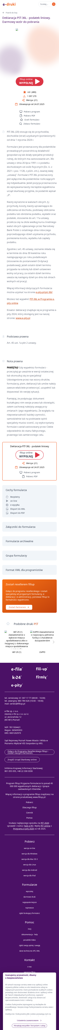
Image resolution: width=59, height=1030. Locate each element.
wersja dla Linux (29, 864)
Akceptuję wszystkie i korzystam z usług (29, 1025)
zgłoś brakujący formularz (29, 913)
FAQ (29, 929)
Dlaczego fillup (29, 807)
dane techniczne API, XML (29, 951)
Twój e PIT (28, 825)
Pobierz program (32, 111)
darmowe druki (29, 897)
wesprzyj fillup (29, 972)
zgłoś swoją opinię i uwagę (29, 945)
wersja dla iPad (29, 875)
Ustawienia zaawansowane (28, 1020)
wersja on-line (29, 848)
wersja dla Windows (29, 853)
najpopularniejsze (29, 902)
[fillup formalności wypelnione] (42, 669)
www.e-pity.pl (23, 318)
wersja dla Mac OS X (29, 859)
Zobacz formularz (31, 123)
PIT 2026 (45, 823)
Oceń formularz (31, 119)
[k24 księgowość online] (17, 677)
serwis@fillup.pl (17, 703)
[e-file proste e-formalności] (17, 669)
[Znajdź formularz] (53, 4)
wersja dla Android (29, 870)
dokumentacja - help (29, 934)
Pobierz (29, 802)
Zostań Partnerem (17, 607)
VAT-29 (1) (16, 652)
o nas (29, 966)
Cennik (29, 812)
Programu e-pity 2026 (23, 828)
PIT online (45, 825)
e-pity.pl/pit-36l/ (44, 292)
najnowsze (29, 908)
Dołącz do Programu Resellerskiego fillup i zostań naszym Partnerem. (28, 752)
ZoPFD (42, 652)
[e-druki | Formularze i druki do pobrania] (9, 4)
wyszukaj (29, 891)
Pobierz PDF (29, 115)
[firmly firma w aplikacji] (42, 677)
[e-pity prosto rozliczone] (17, 685)
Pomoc (29, 817)
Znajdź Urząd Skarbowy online (22, 759)
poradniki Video (29, 940)
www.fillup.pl (39, 797)
